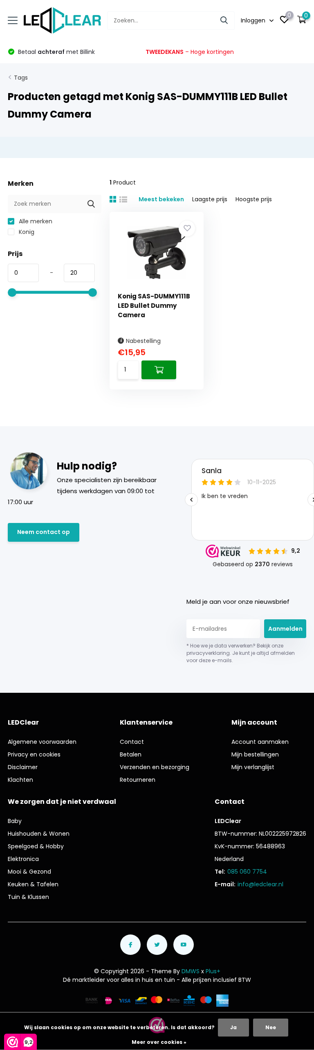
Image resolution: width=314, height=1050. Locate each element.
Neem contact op (43, 532)
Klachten (20, 780)
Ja (233, 1027)
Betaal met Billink (55, 52)
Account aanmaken (260, 742)
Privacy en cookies (34, 754)
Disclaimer (23, 767)
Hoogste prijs (254, 199)
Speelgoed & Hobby (36, 846)
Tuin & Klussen (28, 897)
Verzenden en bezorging (154, 767)
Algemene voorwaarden (42, 742)
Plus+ (213, 971)
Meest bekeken (161, 199)
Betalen (130, 754)
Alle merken (34, 221)
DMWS (191, 971)
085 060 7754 (247, 872)
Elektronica (23, 859)
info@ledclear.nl (260, 884)
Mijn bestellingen (255, 754)
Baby (15, 821)
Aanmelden (285, 629)
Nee (270, 1027)
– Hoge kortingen (190, 52)
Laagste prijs (209, 199)
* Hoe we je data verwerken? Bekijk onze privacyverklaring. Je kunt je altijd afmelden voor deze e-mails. (240, 653)
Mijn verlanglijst (252, 767)
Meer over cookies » (159, 1042)
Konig (25, 232)
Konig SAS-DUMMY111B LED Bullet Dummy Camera (154, 305)
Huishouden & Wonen (39, 834)
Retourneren (137, 780)
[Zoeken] (224, 20)
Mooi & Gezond (29, 872)
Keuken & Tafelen (33, 884)
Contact (132, 742)
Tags (21, 77)
